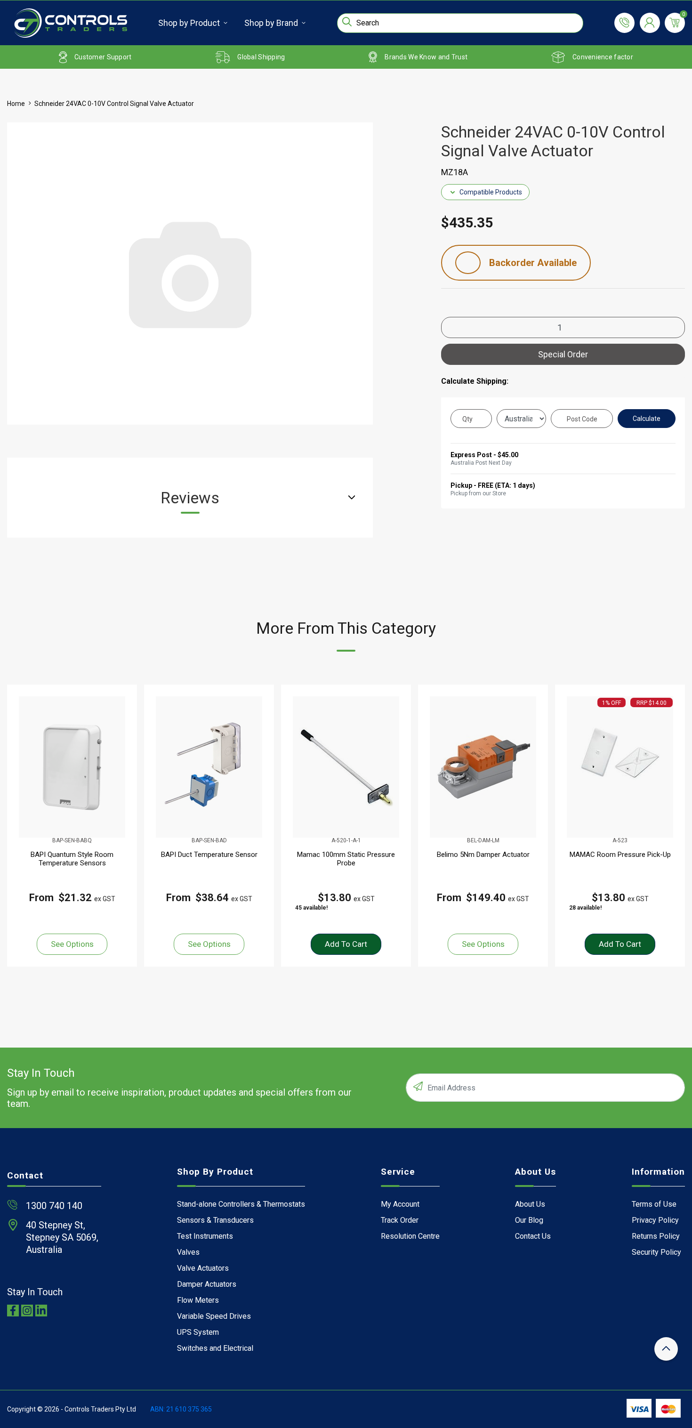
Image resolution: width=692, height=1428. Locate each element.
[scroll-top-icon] (666, 1349)
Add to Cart (346, 944)
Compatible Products (490, 192)
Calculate (646, 418)
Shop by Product (189, 22)
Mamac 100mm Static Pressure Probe (346, 858)
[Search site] (346, 21)
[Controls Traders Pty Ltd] (70, 23)
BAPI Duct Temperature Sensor (209, 854)
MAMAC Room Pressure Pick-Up (620, 854)
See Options (72, 944)
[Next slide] (666, 825)
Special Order (563, 354)
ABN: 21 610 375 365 (181, 1409)
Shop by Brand (271, 22)
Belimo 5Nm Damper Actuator (483, 854)
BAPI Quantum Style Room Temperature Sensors (72, 858)
